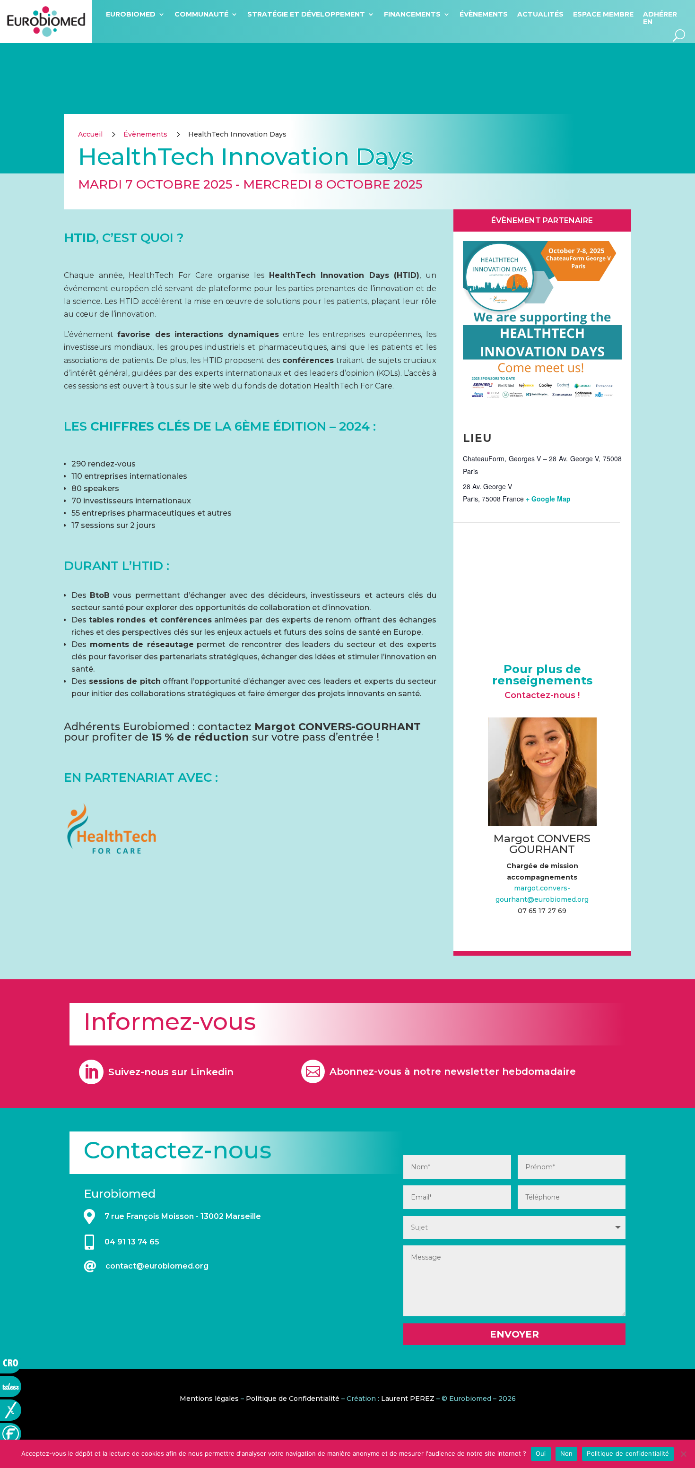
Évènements (484, 14)
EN (647, 21)
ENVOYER (514, 1334)
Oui (541, 1453)
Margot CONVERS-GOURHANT (337, 726)
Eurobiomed (131, 14)
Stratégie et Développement (306, 14)
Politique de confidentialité (628, 1453)
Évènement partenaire (542, 220)
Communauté (201, 14)
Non (566, 1453)
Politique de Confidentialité (292, 1398)
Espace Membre (603, 14)
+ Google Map (548, 498)
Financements (412, 14)
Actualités (540, 14)
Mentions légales (209, 1398)
